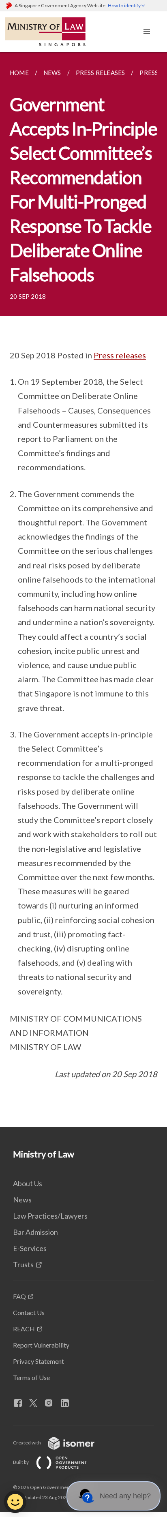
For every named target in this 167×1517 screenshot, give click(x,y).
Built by (21, 1462)
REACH (24, 1329)
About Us (27, 1183)
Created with (27, 1443)
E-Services (30, 1248)
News (22, 1199)
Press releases (120, 355)
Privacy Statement (38, 1361)
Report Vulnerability (41, 1345)
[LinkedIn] (68, 1403)
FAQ (19, 1296)
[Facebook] (21, 1403)
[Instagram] (52, 1403)
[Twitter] (36, 1403)
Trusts (23, 1264)
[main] (83, 589)
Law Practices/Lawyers (50, 1215)
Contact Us (29, 1312)
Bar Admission (35, 1232)
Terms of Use (31, 1377)
